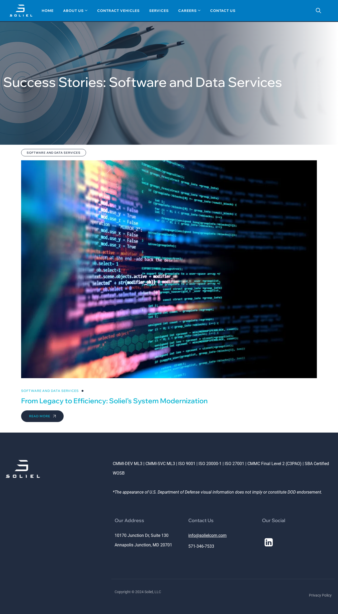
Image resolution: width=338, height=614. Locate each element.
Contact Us (223, 10)
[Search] (318, 10)
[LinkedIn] (268, 542)
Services (159, 10)
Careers (187, 10)
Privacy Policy (320, 595)
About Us (73, 10)
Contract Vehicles (118, 10)
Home (48, 10)
